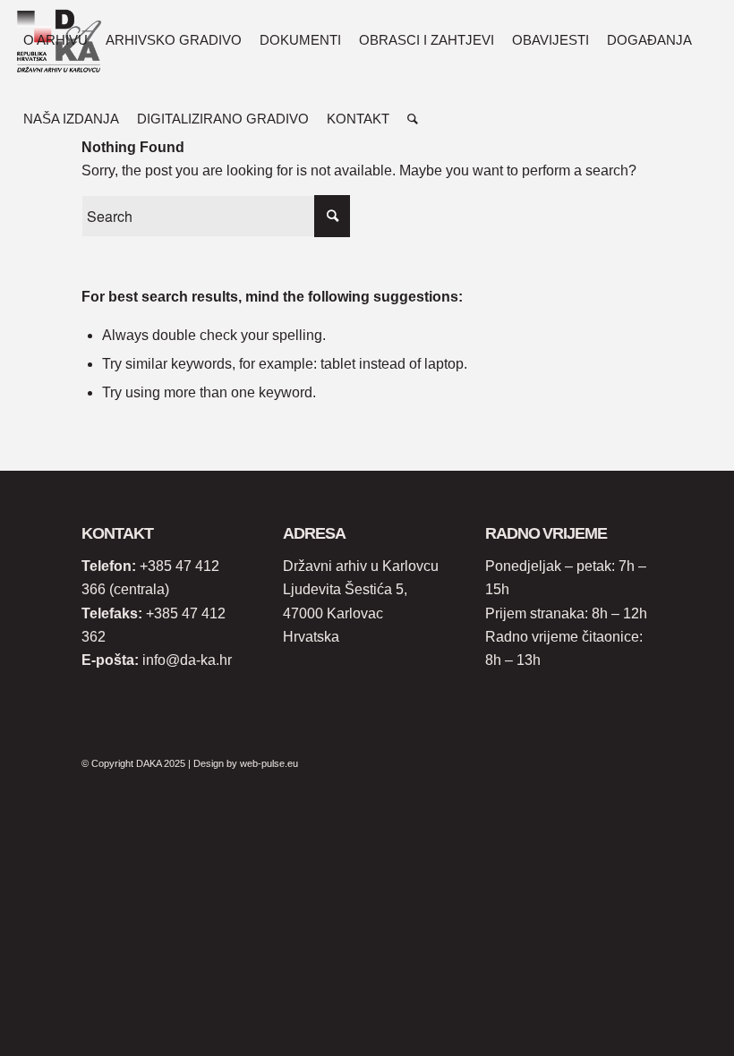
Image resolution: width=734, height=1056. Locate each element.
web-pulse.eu (269, 763)
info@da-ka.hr (187, 660)
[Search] (412, 119)
